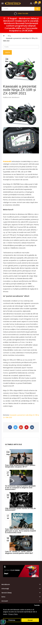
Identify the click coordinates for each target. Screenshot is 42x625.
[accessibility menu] (3, 622)
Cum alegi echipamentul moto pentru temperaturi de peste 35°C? (20, 466)
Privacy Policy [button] (13, 614)
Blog (9, 36)
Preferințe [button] (11, 620)
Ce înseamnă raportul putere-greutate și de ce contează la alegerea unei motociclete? (20, 487)
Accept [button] (30, 620)
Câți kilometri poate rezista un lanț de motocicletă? (20, 509)
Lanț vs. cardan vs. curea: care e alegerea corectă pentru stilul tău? (19, 552)
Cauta (7, 52)
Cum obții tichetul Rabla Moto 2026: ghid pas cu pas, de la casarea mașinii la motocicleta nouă (20, 531)
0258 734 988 (23, 14)
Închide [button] (37, 605)
